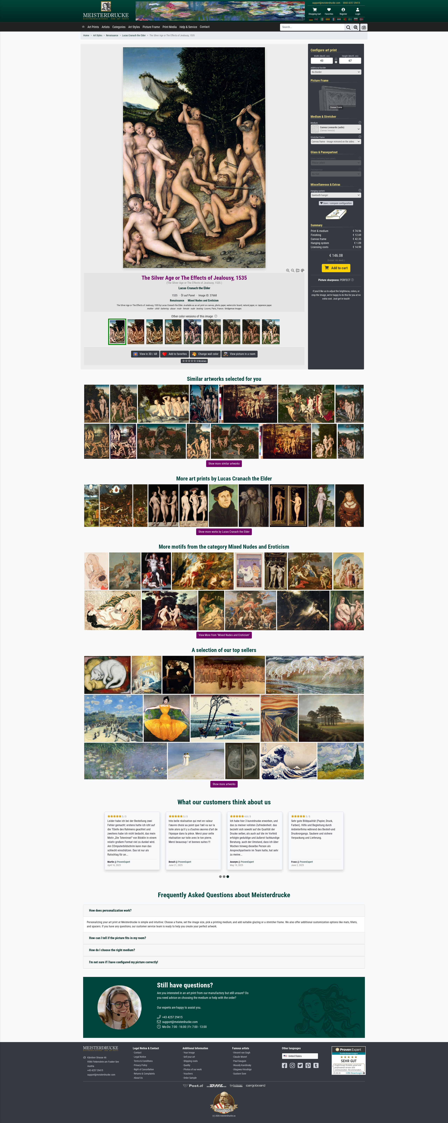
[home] (83, 27)
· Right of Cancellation (143, 1069)
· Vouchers (188, 1073)
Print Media (170, 27)
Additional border (318, 67)
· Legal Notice (139, 1056)
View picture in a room (241, 354)
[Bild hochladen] (364, 27)
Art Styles (134, 27)
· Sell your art (189, 1056)
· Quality (186, 1065)
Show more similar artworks (224, 463)
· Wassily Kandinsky (241, 1065)
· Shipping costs (190, 1061)
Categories (118, 27)
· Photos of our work (192, 1069)
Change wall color (207, 354)
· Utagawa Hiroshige (242, 1069)
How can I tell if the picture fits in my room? (117, 938)
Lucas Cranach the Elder (134, 35)
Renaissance (112, 35)
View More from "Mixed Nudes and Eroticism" (224, 635)
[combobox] (336, 72)
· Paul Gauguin (239, 1061)
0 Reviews (201, 361)
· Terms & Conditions (143, 1061)
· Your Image (189, 1052)
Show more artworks (224, 784)
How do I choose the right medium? (112, 950)
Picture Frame (151, 27)
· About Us (138, 1077)
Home (86, 35)
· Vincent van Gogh (241, 1052)
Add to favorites (177, 354)
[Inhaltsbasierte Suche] (355, 27)
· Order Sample (190, 1077)
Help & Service (188, 27)
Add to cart (338, 268)
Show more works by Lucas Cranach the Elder (224, 531)
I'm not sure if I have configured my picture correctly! (123, 962)
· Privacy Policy (140, 1065)
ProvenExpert (121, 861)
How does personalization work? (110, 910)
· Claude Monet (239, 1056)
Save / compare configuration (337, 203)
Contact (204, 27)
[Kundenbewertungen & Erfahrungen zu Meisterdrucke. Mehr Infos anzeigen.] (349, 1060)
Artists (106, 27)
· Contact (137, 1052)
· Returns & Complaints (144, 1073)
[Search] (348, 27)
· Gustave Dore (239, 1073)
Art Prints (93, 27)
